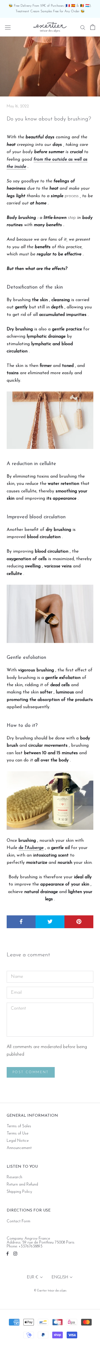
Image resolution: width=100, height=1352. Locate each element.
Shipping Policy (19, 1192)
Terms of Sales (19, 1126)
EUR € (32, 1277)
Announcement (19, 1148)
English (60, 1277)
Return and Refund (22, 1185)
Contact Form (18, 1221)
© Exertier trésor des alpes (50, 1290)
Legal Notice (18, 1141)
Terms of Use (17, 1134)
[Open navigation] (8, 27)
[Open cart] (92, 27)
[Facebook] (7, 1254)
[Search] (82, 27)
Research (14, 1177)
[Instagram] (15, 1254)
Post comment (30, 1072)
